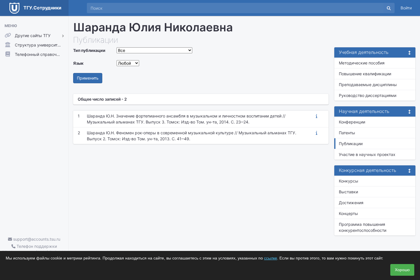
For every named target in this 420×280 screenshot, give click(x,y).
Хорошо (402, 269)
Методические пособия (362, 62)
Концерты (348, 213)
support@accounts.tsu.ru (36, 239)
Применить (88, 78)
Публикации (351, 143)
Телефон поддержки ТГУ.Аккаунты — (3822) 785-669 (34, 249)
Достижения (351, 202)
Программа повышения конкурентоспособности (362, 227)
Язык (78, 63)
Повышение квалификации (365, 73)
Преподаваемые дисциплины (368, 84)
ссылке (270, 258)
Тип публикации (89, 50)
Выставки (348, 191)
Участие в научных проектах (367, 154)
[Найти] (388, 8)
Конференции (352, 121)
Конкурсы (348, 180)
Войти (406, 7)
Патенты (347, 132)
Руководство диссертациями (367, 95)
